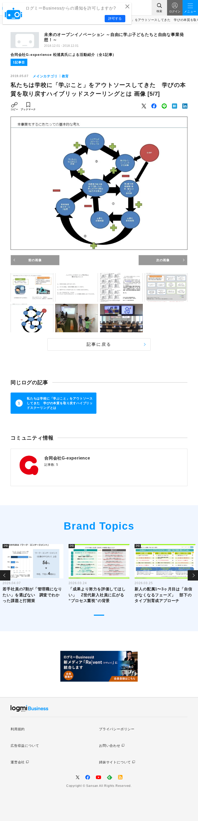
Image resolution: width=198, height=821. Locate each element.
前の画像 (35, 260)
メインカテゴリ (45, 76)
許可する (115, 18)
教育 (65, 76)
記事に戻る (99, 344)
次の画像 (162, 260)
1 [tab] (99, 615)
